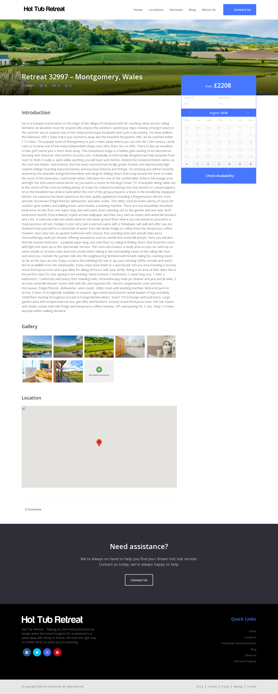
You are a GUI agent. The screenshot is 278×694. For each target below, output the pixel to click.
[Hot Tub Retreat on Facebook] (27, 652)
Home (138, 10)
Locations (156, 10)
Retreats (176, 10)
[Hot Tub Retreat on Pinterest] (57, 652)
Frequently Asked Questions (238, 643)
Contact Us (139, 580)
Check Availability (220, 175)
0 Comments (33, 509)
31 (186, 164)
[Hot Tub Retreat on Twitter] (37, 652)
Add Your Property (245, 661)
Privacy (225, 686)
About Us (209, 10)
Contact (251, 686)
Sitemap (238, 686)
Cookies (212, 686)
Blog (192, 10)
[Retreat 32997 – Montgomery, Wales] (37, 347)
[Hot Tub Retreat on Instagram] (47, 652)
